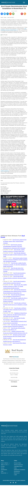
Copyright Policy (18, 466)
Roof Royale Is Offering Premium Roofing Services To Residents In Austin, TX (15, 305)
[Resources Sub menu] (7, 473)
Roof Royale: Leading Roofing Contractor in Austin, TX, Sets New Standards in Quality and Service (15, 265)
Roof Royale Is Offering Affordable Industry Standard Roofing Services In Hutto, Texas (14, 310)
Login (15, 474)
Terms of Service (18, 464)
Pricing (2, 466)
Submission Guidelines (19, 469)
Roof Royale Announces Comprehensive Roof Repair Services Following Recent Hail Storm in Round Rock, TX (14, 291)
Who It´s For (4, 464)
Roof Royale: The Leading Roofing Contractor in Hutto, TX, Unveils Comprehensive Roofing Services (15, 286)
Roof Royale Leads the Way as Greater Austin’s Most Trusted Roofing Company (15, 241)
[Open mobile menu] (24, 2)
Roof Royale (16, 356)
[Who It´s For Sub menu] (8, 464)
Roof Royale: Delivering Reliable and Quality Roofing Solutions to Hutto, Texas (15, 255)
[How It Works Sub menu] (9, 463)
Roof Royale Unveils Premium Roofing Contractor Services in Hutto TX (14, 278)
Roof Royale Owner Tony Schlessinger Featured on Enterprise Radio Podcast (13, 270)
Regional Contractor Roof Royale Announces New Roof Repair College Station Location (14, 336)
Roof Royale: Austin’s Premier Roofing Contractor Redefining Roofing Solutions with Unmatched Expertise (15, 260)
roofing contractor (5, 170)
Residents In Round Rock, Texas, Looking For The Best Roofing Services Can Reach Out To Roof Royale (15, 315)
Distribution (4, 469)
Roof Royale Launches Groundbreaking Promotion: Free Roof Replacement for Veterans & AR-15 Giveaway (14, 246)
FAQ (2, 471)
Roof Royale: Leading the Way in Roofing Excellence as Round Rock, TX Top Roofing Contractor (15, 300)
